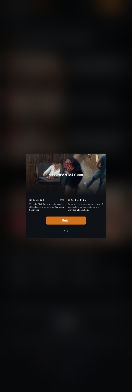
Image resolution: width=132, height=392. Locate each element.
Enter (66, 220)
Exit (66, 231)
